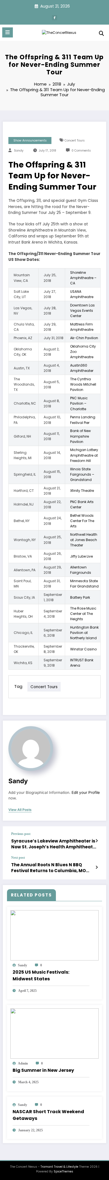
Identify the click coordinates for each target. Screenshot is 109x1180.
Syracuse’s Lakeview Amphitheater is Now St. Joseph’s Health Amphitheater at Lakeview (54, 844)
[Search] (101, 33)
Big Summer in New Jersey (43, 1070)
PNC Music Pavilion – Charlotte (79, 403)
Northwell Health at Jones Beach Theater (83, 539)
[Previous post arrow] (96, 840)
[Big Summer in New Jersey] (54, 1033)
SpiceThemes (63, 1171)
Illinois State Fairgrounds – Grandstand (82, 474)
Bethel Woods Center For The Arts (82, 520)
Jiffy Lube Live (81, 556)
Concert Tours (75, 140)
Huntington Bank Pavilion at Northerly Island (84, 632)
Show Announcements (30, 140)
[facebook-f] (54, 17)
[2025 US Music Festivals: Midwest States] (54, 935)
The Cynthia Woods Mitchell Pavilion (83, 384)
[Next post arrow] (96, 867)
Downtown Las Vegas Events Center (82, 310)
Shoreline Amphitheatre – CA (83, 277)
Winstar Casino (83, 649)
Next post (18, 858)
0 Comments (81, 150)
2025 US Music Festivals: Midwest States (41, 975)
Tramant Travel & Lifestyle (59, 1167)
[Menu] (7, 32)
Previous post (20, 834)
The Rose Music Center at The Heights (83, 613)
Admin (23, 1063)
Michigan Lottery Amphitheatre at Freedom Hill (84, 455)
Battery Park (80, 597)
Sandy (18, 150)
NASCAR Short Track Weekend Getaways (48, 1115)
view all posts (20, 810)
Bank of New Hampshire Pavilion (80, 436)
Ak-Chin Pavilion (84, 338)
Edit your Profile (86, 792)
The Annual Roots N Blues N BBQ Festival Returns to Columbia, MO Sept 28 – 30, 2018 (48, 868)
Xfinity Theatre (82, 490)
